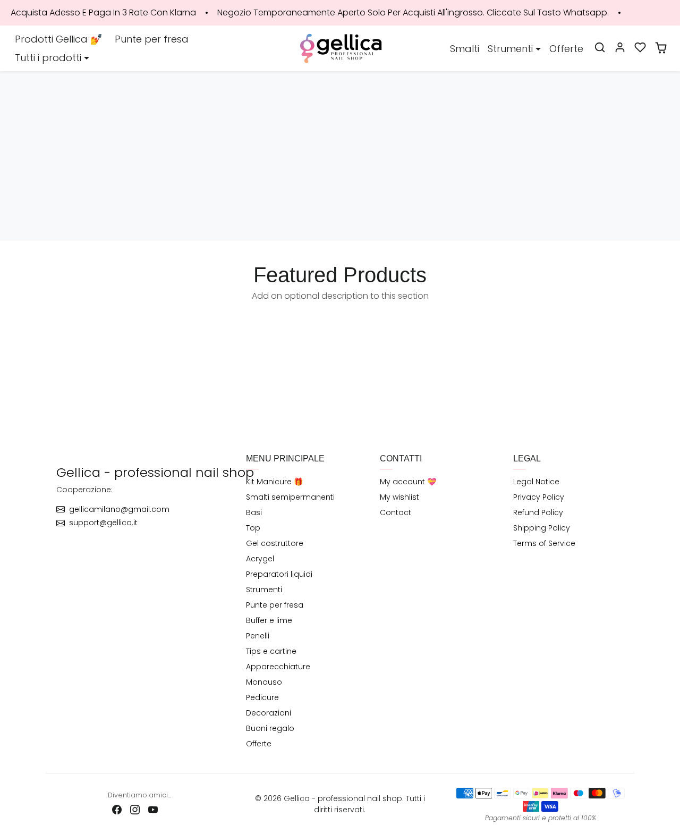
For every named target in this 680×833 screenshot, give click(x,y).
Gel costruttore (274, 543)
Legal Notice (536, 481)
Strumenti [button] (510, 48)
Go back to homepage (340, 179)
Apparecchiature (278, 666)
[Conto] (620, 47)
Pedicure (262, 697)
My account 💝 (408, 481)
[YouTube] (153, 809)
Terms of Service (544, 543)
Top (253, 528)
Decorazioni (268, 713)
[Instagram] (135, 809)
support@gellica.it (103, 522)
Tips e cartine (271, 651)
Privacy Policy (538, 497)
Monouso (264, 682)
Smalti (464, 48)
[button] (600, 47)
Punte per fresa (152, 39)
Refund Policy (538, 512)
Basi (254, 512)
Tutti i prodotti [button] (48, 57)
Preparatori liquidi (279, 574)
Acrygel (260, 558)
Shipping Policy (541, 528)
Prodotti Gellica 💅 (58, 39)
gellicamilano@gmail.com (119, 509)
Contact (395, 512)
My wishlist (399, 497)
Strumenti (264, 589)
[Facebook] (117, 809)
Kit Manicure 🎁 (274, 481)
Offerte (566, 48)
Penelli (257, 635)
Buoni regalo (270, 728)
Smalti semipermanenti (290, 497)
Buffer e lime (269, 620)
